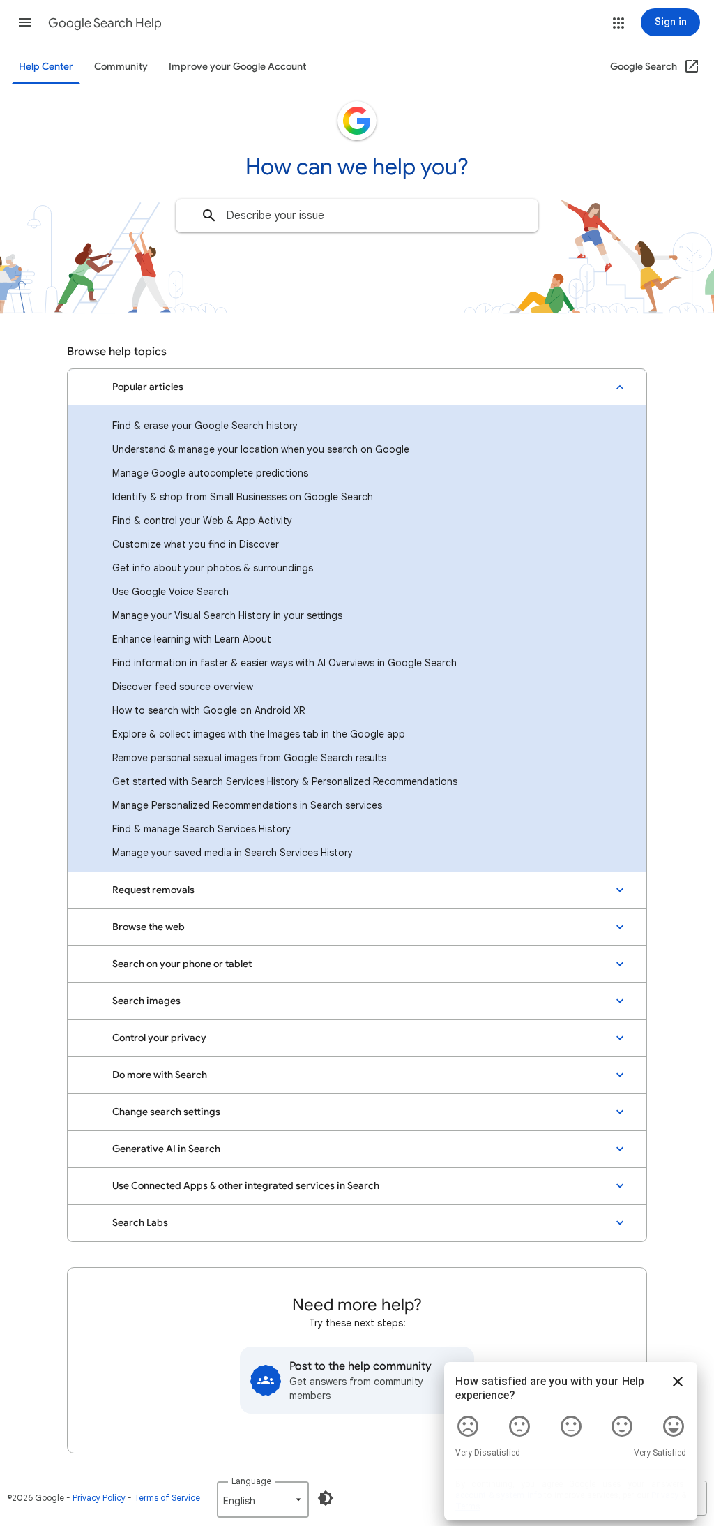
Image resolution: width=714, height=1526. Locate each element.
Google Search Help (105, 23)
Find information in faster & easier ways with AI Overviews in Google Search (284, 663)
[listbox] (263, 1499)
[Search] (209, 215)
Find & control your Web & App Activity (202, 520)
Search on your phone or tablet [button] (182, 964)
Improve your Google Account (237, 67)
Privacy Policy (99, 1498)
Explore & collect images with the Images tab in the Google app (258, 734)
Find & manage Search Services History (201, 829)
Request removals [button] (153, 890)
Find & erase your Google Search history (205, 425)
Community (121, 67)
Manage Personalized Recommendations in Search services (247, 805)
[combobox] (357, 215)
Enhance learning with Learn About (191, 639)
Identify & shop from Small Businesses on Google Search (242, 497)
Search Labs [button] (140, 1223)
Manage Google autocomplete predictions (210, 473)
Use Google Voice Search (170, 591)
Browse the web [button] (148, 927)
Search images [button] (146, 1001)
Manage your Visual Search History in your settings (227, 615)
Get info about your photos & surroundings (212, 568)
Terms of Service (167, 1498)
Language (251, 1481)
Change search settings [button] (166, 1112)
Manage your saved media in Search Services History (232, 852)
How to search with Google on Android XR (208, 710)
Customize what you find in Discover (195, 544)
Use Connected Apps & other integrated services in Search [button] (245, 1186)
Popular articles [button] (147, 387)
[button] (25, 22)
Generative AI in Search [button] (166, 1149)
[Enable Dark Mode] (325, 1498)
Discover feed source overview (182, 686)
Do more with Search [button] (159, 1075)
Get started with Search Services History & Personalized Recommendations (284, 781)
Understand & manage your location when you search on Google (260, 449)
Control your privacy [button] (159, 1038)
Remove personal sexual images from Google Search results (249, 757)
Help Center (46, 67)
